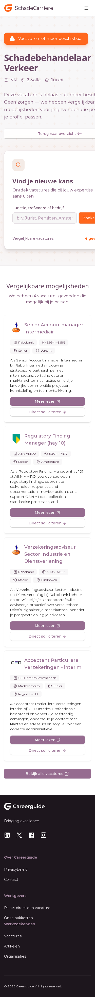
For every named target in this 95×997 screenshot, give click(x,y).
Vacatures (13, 936)
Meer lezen (45, 401)
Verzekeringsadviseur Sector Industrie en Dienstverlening (50, 554)
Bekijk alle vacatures (44, 773)
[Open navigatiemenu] (86, 8)
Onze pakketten (18, 918)
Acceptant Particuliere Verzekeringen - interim (52, 664)
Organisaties (15, 956)
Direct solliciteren (45, 412)
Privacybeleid (16, 869)
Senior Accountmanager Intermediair (53, 328)
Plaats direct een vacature (27, 908)
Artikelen (12, 946)
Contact (11, 879)
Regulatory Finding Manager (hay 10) (47, 439)
